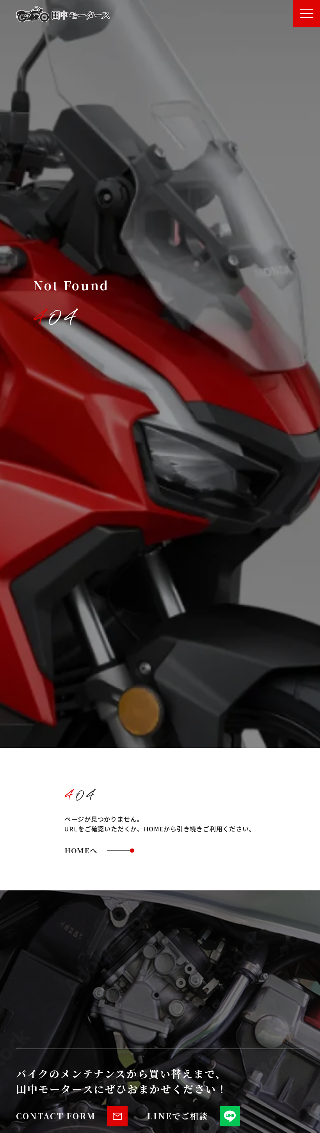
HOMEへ (80, 850)
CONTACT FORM (56, 1116)
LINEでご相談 (177, 1116)
